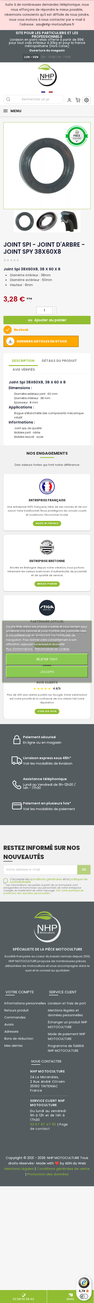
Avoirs (9, 1024)
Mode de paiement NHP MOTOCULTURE (66, 1036)
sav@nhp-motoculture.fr (55, 24)
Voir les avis (47, 711)
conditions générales (46, 879)
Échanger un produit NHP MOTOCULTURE (67, 1024)
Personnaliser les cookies (52, 649)
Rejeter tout (47, 659)
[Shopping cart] (78, 100)
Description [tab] (23, 360)
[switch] (84, 1296)
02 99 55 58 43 (23, 1299)
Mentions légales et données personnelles (65, 1012)
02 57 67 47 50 (43, 1124)
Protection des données (48, 1174)
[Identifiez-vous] (69, 100)
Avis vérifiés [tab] (24, 369)
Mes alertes (13, 1045)
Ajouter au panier (50, 320)
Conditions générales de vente (63, 1168)
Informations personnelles (25, 1003)
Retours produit (16, 1010)
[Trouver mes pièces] (86, 100)
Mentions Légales (19, 1168)
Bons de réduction (18, 1038)
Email (70, 1299)
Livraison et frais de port (67, 1003)
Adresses (11, 1031)
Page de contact (49, 1126)
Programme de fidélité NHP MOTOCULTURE (66, 1048)
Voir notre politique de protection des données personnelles (43, 892)
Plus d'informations (19, 649)
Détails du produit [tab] (59, 360)
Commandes (15, 1017)
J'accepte (47, 672)
